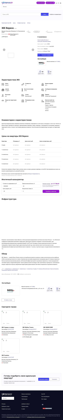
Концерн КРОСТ (32, 329)
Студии (34, 268)
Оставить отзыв (8, 300)
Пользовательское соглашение (13, 417)
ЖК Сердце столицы (8, 327)
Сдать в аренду (50, 2)
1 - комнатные (7, 268)
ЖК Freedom (5, 355)
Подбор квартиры (40, 2)
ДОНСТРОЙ (11, 329)
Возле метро (15, 270)
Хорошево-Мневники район (44, 41)
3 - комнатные (21, 268)
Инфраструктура (21, 23)
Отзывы (3, 404)
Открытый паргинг (54, 268)
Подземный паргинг (6, 270)
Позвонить (54, 379)
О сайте (23, 409)
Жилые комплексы (26, 394)
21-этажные (40, 268)
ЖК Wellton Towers (28, 327)
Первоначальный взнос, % (28, 183)
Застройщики (25, 396)
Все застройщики (45, 396)
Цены (14, 23)
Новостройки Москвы (42, 40)
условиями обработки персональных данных (36, 417)
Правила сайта (25, 406)
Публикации (24, 399)
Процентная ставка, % (27, 188)
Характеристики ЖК (6, 23)
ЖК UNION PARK (48, 327)
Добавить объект (26, 404)
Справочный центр (6, 409)
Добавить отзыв (5, 406)
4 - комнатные (29, 268)
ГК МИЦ (58, 61)
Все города (44, 399)
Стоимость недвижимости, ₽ (10, 183)
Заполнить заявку (43, 379)
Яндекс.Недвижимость (34, 173)
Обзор (28, 23)
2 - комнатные (14, 268)
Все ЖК (43, 394)
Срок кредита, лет (7, 188)
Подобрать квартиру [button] (51, 191)
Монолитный (46, 268)
